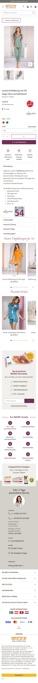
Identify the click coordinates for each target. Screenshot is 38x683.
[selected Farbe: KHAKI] (7, 122)
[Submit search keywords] (33, 12)
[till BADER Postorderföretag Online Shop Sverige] (11, 612)
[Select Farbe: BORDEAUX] (3, 122)
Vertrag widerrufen (15, 565)
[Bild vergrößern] (30, 64)
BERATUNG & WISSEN (9, 596)
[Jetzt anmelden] (29, 401)
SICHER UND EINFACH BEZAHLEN (14, 578)
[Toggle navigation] (3, 7)
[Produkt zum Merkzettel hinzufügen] (23, 136)
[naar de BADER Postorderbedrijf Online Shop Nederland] (27, 612)
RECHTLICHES (7, 584)
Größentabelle (32, 126)
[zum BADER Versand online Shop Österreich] (16, 612)
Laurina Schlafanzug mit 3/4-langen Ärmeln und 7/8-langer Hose (14, 279)
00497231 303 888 (21, 518)
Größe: (4, 126)
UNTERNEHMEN (7, 590)
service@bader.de (17, 541)
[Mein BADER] (23, 7)
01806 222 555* (20, 513)
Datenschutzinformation (19, 406)
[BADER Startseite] (10, 6)
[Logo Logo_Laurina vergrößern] (31, 113)
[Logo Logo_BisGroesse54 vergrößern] (19, 211)
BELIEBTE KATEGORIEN (10, 572)
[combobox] (19, 12)
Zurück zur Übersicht (12, 20)
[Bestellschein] (31, 7)
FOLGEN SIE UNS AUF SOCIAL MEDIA (15, 602)
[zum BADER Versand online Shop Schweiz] (22, 612)
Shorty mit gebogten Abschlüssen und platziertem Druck (14, 333)
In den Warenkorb (20, 142)
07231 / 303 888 (14, 533)
